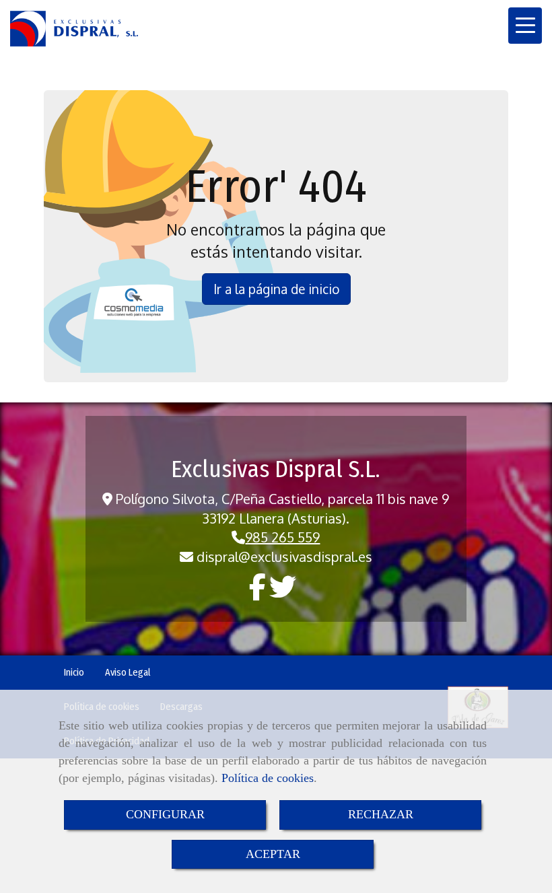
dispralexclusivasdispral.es (284, 556)
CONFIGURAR (165, 814)
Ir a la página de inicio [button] (276, 289)
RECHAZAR (380, 814)
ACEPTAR (273, 854)
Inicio (74, 672)
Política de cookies (267, 778)
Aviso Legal (128, 672)
